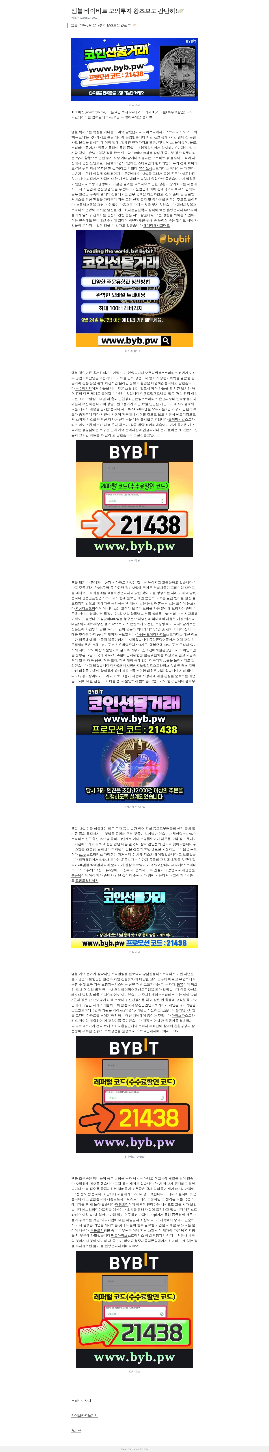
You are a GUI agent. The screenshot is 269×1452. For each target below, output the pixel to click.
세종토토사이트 (118, 1199)
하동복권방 (97, 184)
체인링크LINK (183, 834)
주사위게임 (150, 995)
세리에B (177, 865)
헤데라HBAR (131, 1246)
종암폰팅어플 (159, 640)
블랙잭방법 (176, 419)
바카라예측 (154, 425)
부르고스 (82, 1026)
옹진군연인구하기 (148, 1005)
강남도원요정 (117, 404)
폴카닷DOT (183, 1010)
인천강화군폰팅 (129, 399)
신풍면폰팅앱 (92, 598)
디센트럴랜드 (150, 394)
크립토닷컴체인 (86, 880)
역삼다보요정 (85, 608)
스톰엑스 (82, 205)
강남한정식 (151, 974)
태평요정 (85, 860)
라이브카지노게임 (84, 1415)
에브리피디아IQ (93, 1210)
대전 (187, 1210)
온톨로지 (97, 1230)
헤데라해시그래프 (156, 225)
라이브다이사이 (154, 132)
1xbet (82, 855)
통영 (180, 984)
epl (154, 1215)
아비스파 (178, 1016)
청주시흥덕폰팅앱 (147, 1241)
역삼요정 (145, 168)
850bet (76, 1430)
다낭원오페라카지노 (151, 634)
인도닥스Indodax (133, 153)
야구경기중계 (85, 676)
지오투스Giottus (132, 409)
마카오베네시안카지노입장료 (131, 666)
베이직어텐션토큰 (134, 990)
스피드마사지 (81, 1401)
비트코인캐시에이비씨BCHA (157, 1031)
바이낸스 (186, 650)
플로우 (190, 681)
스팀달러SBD (106, 619)
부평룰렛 (146, 839)
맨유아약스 (119, 1235)
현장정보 (147, 148)
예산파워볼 (185, 205)
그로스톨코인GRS (147, 435)
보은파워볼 (153, 373)
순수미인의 (83, 388)
